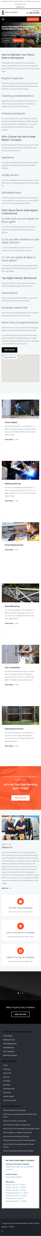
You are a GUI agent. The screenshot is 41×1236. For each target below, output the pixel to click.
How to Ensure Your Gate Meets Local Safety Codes (21, 1129)
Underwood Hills (9, 1089)
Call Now (6, 40)
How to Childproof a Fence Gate (14, 1110)
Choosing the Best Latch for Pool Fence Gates (19, 1140)
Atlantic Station (8, 1096)
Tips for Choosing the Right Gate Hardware (18, 1151)
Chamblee (6, 1081)
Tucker (5, 1065)
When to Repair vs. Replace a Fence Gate (17, 1132)
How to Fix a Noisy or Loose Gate (14, 1121)
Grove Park (7, 1092)
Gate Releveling (8, 1047)
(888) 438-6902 (34, 13)
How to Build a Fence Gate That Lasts (16, 1136)
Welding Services (9, 1040)
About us (5, 888)
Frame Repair (8, 1036)
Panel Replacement (10, 1043)
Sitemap (11, 1227)
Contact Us (20, 7)
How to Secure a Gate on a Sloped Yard (17, 1125)
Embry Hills (7, 1073)
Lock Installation (9, 1051)
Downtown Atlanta (9, 1100)
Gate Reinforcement (10, 1055)
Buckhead (6, 1085)
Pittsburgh (7, 1069)
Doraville (6, 1077)
